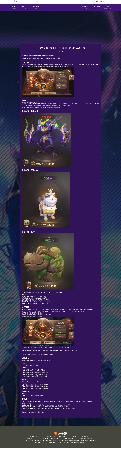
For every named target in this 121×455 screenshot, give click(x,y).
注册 (97, 2)
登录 (93, 2)
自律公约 (83, 442)
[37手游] (20, 1)
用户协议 (59, 442)
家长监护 (76, 442)
